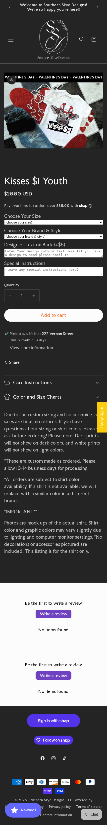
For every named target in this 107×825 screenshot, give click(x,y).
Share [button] (14, 362)
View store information (31, 347)
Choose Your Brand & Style (33, 230)
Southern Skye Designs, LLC (51, 800)
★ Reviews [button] (102, 417)
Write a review (53, 613)
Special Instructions (25, 263)
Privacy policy (60, 807)
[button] (11, 39)
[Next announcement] (97, 7)
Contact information (56, 815)
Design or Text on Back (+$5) (34, 244)
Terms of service (89, 807)
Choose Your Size (22, 216)
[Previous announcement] (9, 7)
